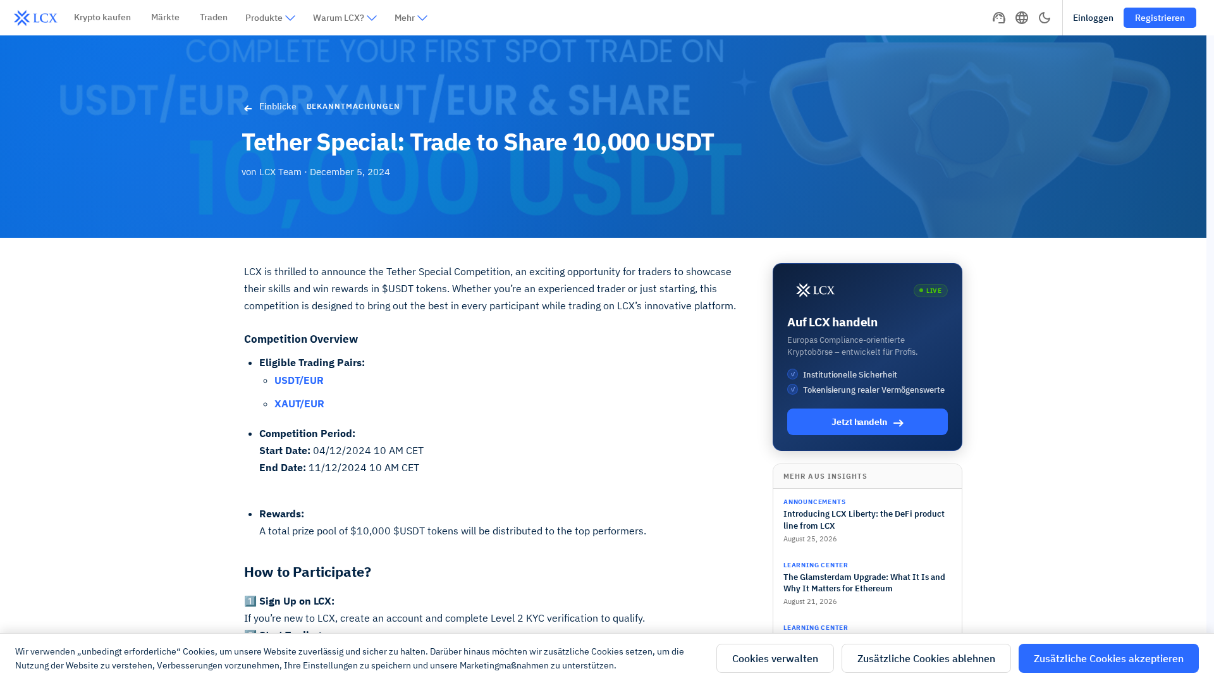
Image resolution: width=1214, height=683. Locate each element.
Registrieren (1160, 17)
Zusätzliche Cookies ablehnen (926, 658)
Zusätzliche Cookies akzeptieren (1109, 658)
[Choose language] (1021, 17)
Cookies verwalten (775, 658)
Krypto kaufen (102, 17)
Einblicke (278, 106)
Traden (214, 17)
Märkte (165, 17)
